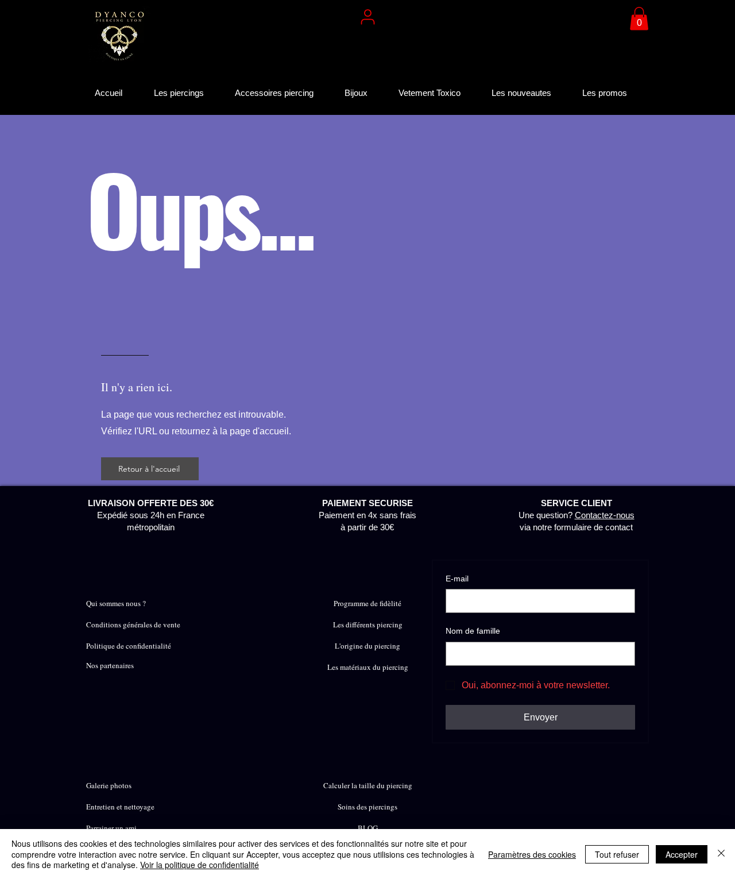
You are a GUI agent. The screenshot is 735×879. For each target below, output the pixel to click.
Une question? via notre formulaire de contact (577, 515)
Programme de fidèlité (367, 603)
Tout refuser (617, 854)
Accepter (682, 854)
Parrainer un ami (111, 828)
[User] (367, 16)
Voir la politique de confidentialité (199, 864)
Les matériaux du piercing (367, 667)
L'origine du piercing (367, 646)
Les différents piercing (368, 624)
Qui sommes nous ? (116, 603)
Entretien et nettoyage (120, 806)
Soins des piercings (367, 806)
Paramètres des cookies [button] (532, 854)
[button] (639, 18)
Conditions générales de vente (133, 624)
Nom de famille (473, 630)
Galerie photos (108, 785)
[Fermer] (721, 854)
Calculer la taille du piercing (367, 785)
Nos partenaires (110, 665)
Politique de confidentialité (128, 646)
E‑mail (457, 578)
